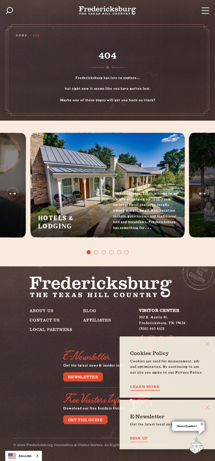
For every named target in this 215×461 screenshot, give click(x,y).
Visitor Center (159, 310)
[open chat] (197, 444)
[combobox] (23, 456)
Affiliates (97, 320)
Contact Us (45, 320)
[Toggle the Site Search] (9, 10)
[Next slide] (202, 193)
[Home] (107, 10)
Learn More (145, 387)
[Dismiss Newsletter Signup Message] (207, 407)
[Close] (207, 344)
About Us (41, 310)
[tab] (89, 252)
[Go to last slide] (12, 193)
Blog (89, 310)
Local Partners (51, 329)
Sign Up (139, 438)
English (25, 456)
